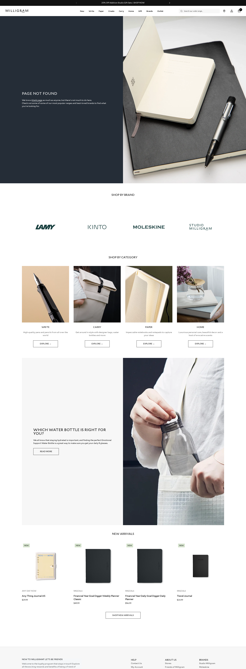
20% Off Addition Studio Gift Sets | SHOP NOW (123, 3)
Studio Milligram (207, 663)
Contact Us (136, 663)
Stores (168, 663)
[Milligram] (17, 11)
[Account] (231, 11)
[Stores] (224, 11)
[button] (239, 11)
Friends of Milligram (174, 667)
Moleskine (204, 667)
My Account (137, 667)
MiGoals (78, 591)
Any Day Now (29, 591)
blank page (37, 100)
